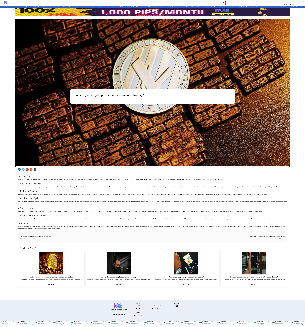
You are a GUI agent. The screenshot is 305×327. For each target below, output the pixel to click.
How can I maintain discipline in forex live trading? (118, 277)
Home (138, 305)
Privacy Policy (157, 305)
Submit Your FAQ (138, 315)
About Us (138, 309)
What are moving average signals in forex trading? (186, 277)
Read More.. (51, 284)
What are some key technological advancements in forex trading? (51, 277)
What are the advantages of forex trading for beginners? (159, 6)
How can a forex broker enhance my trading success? (20, 6)
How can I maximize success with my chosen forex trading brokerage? (254, 277)
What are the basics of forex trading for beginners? (126, 6)
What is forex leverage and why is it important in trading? (281, 6)
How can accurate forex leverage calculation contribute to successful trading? (198, 6)
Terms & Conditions (157, 309)
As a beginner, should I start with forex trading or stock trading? (92, 6)
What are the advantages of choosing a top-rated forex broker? (54, 6)
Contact (138, 312)
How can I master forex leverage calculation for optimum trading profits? (242, 6)
